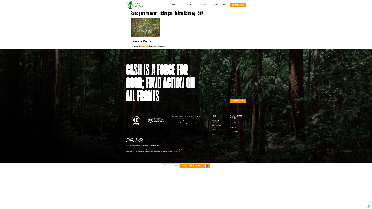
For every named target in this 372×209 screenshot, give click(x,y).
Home (214, 116)
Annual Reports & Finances (236, 117)
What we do (189, 5)
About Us (215, 120)
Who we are (174, 5)
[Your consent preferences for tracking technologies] (368, 205)
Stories (215, 5)
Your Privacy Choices (192, 166)
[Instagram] (137, 140)
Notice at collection (171, 166)
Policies (233, 122)
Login (224, 5)
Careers (233, 127)
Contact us (216, 125)
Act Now (203, 5)
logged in (145, 46)
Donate (214, 134)
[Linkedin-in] (141, 140)
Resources (234, 131)
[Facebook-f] (128, 140)
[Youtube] (132, 140)
